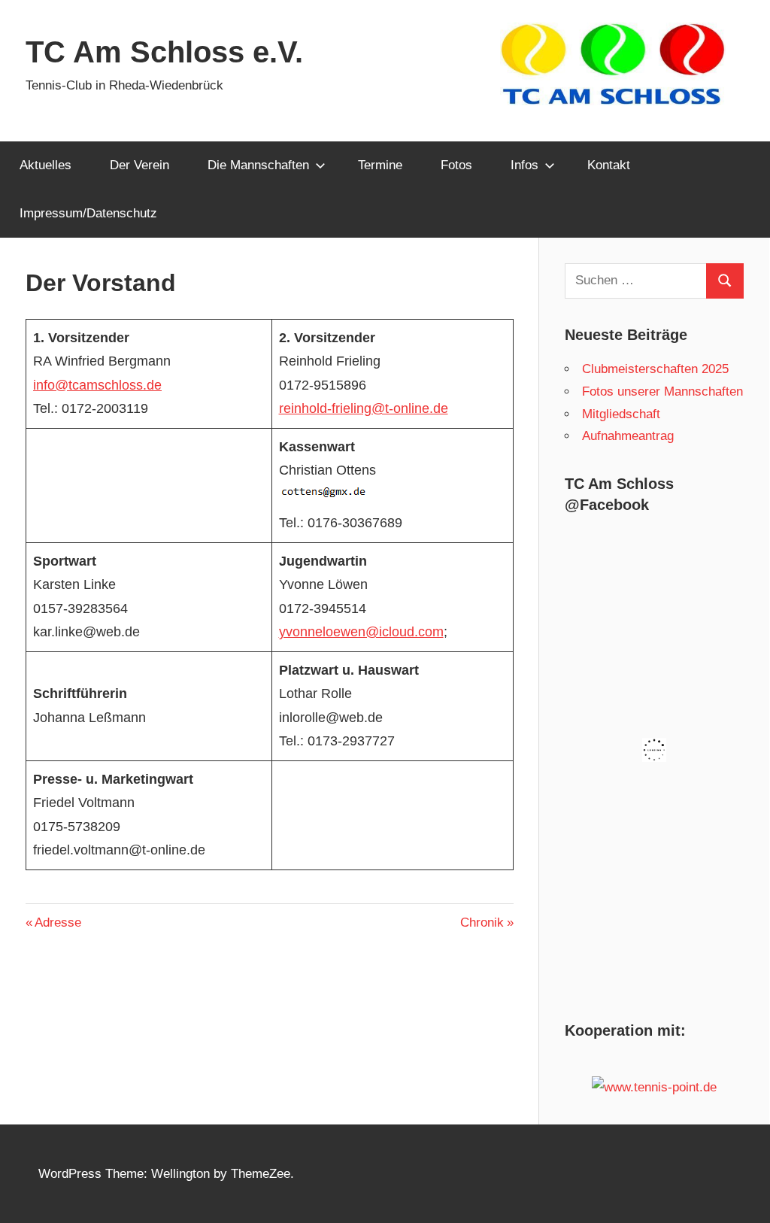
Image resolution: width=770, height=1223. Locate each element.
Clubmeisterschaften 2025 (655, 369)
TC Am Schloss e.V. (164, 51)
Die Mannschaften (258, 165)
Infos (524, 165)
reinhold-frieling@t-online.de (363, 408)
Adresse (57, 922)
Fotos (456, 165)
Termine (380, 165)
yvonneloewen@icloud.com (361, 631)
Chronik (485, 922)
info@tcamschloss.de (97, 385)
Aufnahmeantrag (628, 436)
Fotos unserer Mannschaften (662, 391)
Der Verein (139, 165)
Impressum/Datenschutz (88, 213)
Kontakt (608, 165)
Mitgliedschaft (621, 414)
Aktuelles (45, 165)
